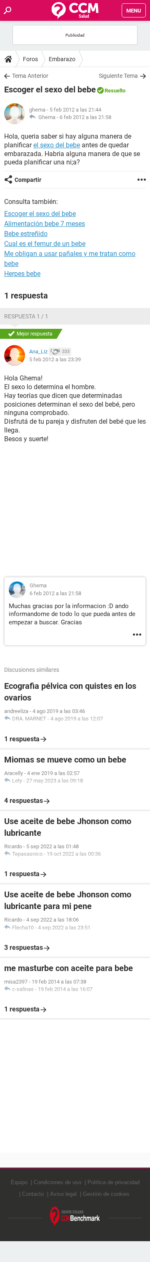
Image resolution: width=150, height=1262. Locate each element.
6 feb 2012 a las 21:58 (85, 117)
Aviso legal (63, 1194)
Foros (30, 59)
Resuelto (115, 90)
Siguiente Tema (118, 75)
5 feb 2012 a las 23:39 (55, 359)
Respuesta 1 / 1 (26, 316)
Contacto (33, 1194)
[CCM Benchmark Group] (75, 1217)
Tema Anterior (30, 75)
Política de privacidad (114, 1182)
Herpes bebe (22, 274)
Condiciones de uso (57, 1182)
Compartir (28, 179)
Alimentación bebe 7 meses (44, 224)
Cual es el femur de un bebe (44, 244)
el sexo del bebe (56, 145)
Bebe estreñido (26, 234)
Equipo (19, 1182)
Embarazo (62, 59)
